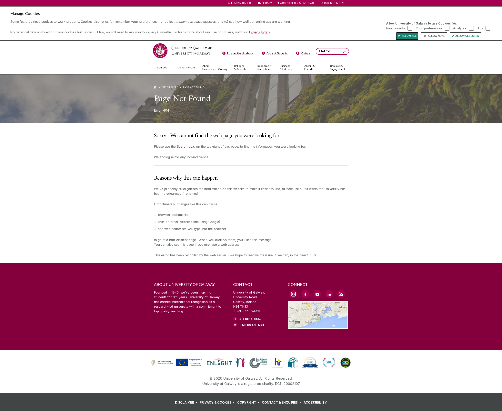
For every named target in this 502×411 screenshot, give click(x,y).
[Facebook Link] (305, 294)
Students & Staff (334, 3)
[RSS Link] (341, 294)
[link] (176, 362)
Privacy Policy (259, 32)
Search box (185, 146)
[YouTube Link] (317, 294)
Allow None (436, 36)
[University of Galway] (182, 50)
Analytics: (460, 28)
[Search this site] (344, 52)
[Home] (155, 87)
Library (267, 3)
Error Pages (170, 87)
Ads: (480, 28)
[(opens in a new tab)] (177, 366)
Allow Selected (467, 36)
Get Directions (250, 319)
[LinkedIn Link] (329, 294)
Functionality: (396, 28)
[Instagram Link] (293, 294)
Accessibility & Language (297, 3)
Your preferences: (429, 28)
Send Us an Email (252, 325)
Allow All (409, 36)
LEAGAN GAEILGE (241, 3)
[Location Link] (318, 326)
